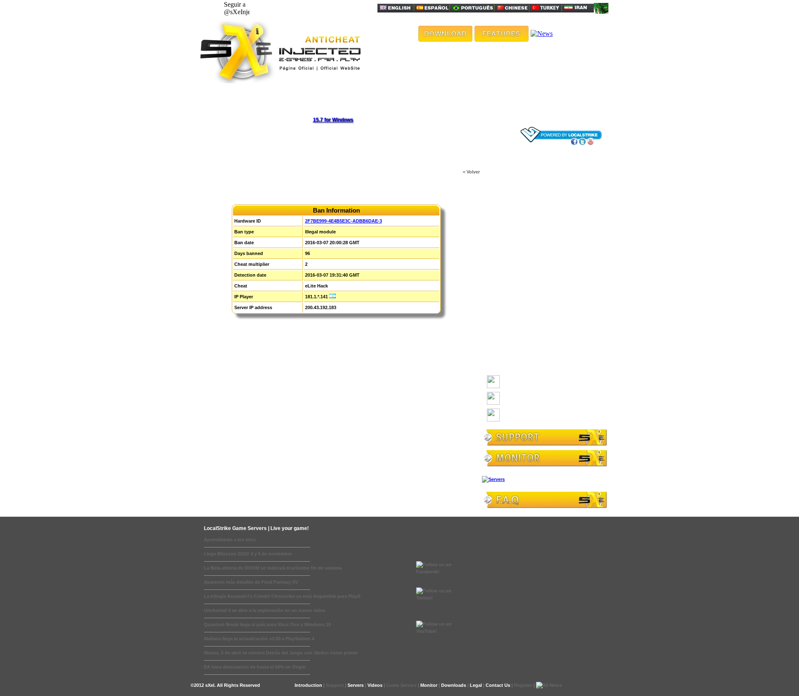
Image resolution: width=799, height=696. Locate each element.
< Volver (471, 171)
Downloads (502, 174)
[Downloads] (445, 39)
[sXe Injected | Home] (279, 80)
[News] (542, 33)
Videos (374, 685)
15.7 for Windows (333, 120)
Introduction (308, 685)
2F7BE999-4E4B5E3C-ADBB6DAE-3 (343, 220)
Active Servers (507, 203)
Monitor (428, 685)
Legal (476, 685)
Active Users (505, 188)
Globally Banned (508, 217)
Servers (355, 685)
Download (512, 385)
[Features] (501, 39)
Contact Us (498, 685)
